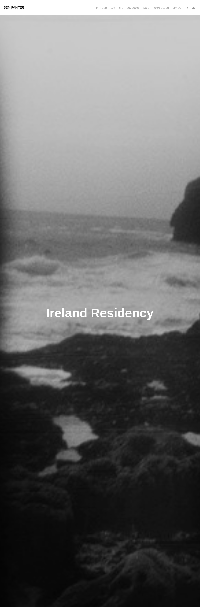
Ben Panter (14, 7)
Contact (177, 8)
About (146, 8)
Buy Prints (117, 8)
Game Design (161, 8)
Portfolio (101, 8)
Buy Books (133, 8)
